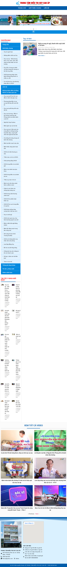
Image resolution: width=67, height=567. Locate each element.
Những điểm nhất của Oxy (10, 55)
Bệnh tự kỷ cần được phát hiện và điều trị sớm (10, 184)
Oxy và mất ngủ (8, 214)
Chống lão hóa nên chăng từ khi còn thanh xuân (11, 252)
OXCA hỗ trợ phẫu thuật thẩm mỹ (10, 199)
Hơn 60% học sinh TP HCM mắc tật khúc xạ (7, 387)
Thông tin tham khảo (8, 265)
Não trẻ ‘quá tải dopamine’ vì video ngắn (18, 387)
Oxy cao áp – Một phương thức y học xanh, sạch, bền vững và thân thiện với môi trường (11, 61)
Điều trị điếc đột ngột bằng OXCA (10, 224)
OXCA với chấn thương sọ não (10, 152)
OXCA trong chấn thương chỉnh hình (10, 194)
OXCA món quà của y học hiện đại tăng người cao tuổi (11, 219)
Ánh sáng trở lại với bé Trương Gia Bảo (10, 234)
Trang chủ (22, 8)
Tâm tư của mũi (8, 261)
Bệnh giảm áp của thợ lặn (10, 125)
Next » (37, 514)
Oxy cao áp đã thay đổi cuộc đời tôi (11, 109)
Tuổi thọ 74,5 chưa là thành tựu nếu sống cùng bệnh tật (7, 365)
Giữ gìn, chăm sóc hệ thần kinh (11, 257)
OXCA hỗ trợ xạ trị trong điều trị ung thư (11, 205)
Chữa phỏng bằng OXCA (10, 160)
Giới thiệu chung (35, 8)
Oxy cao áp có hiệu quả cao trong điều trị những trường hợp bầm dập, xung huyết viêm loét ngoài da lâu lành (11, 132)
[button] (2, 20)
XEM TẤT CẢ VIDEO (33, 425)
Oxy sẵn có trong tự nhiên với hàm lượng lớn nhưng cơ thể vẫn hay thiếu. (11, 69)
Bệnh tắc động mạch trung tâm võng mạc (11, 229)
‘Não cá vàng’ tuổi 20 (18, 336)
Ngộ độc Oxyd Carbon (9, 122)
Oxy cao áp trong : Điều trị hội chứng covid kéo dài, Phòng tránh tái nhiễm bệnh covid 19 (11, 116)
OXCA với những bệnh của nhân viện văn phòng (11, 239)
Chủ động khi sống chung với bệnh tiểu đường (11, 138)
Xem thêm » (41, 55)
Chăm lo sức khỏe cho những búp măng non (9, 189)
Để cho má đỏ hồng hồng (10, 247)
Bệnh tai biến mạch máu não (11, 143)
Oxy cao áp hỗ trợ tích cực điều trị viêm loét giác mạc (11, 97)
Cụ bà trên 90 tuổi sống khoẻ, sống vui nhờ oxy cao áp (17, 453)
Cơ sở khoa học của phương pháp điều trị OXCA (11, 82)
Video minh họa (7, 272)
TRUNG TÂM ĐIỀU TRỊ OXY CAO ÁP (36, 565)
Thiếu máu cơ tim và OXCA (11, 157)
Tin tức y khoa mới (8, 269)
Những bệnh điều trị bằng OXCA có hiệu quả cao (10, 91)
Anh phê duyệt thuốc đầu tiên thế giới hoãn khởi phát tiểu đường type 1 (7, 317)
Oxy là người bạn (8, 52)
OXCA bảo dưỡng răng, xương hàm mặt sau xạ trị (10, 210)
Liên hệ (46, 8)
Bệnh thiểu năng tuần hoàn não (11, 147)
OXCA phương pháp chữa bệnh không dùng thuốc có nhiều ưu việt (11, 76)
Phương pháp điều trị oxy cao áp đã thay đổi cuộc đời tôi (11, 103)
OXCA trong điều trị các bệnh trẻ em (11, 175)
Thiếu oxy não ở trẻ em (10, 179)
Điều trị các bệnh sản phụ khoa (10, 170)
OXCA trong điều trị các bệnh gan (11, 165)
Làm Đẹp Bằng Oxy (9, 244)
